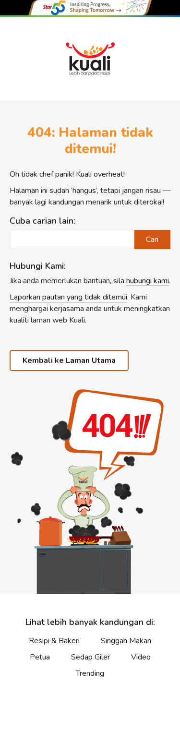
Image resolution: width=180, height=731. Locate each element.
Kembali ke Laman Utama (69, 360)
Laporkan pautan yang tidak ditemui (68, 297)
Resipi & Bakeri (54, 640)
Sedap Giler (90, 657)
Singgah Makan (126, 640)
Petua (40, 657)
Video (141, 657)
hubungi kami (147, 281)
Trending (90, 673)
